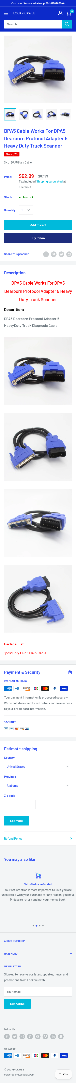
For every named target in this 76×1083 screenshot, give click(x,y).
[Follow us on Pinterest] (30, 1036)
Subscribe (17, 1004)
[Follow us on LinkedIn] (53, 1036)
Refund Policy (13, 838)
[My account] (60, 13)
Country (9, 757)
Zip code (9, 795)
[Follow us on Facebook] (7, 1036)
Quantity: (10, 210)
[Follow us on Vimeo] (45, 1036)
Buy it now (38, 238)
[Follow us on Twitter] (14, 1036)
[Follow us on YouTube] (38, 1036)
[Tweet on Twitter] (61, 254)
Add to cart (38, 225)
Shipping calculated (49, 181)
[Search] (67, 24)
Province (10, 776)
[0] (68, 13)
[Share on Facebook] (46, 254)
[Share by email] (69, 254)
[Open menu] (6, 13)
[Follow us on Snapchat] (61, 1036)
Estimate (16, 820)
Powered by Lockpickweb (19, 1074)
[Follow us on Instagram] (22, 1036)
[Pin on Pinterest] (54, 254)
